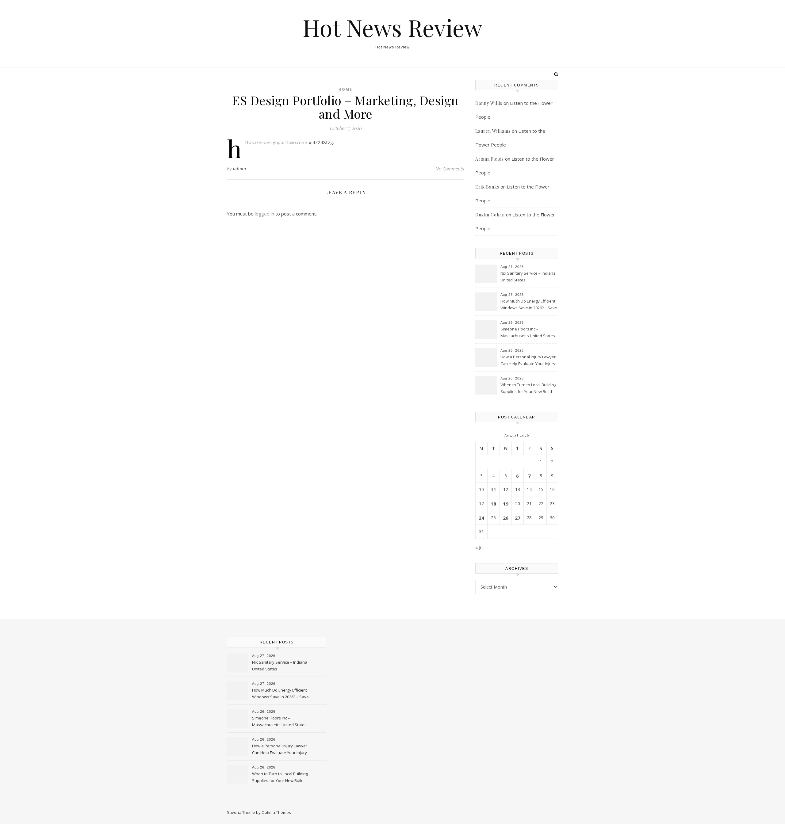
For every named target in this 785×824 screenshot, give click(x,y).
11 (493, 489)
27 (517, 518)
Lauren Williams (493, 131)
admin (239, 168)
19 (505, 504)
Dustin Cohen (490, 215)
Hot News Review (392, 27)
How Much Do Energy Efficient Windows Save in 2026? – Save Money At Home (528, 305)
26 (505, 518)
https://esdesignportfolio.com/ (276, 142)
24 (481, 518)
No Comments (449, 169)
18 (493, 504)
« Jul (479, 547)
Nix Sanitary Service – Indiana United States (528, 276)
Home (345, 89)
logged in (264, 214)
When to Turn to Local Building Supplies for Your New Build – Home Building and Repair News (528, 388)
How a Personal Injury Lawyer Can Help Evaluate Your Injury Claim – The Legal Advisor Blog (528, 361)
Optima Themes (276, 812)
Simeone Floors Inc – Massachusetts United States (527, 332)
